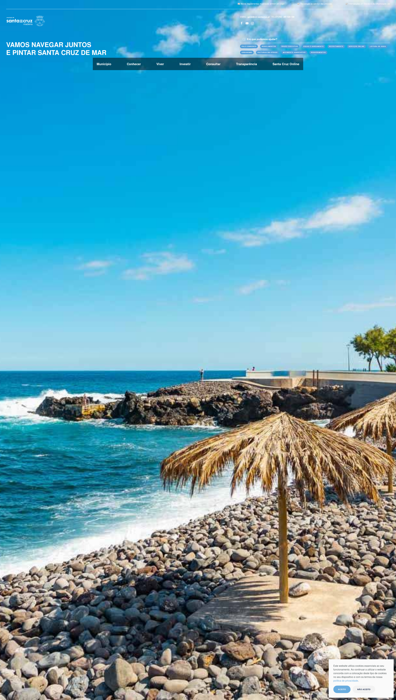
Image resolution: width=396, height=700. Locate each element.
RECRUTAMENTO (336, 46)
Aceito (342, 689)
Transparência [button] (246, 64)
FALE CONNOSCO (249, 46)
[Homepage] (25, 20)
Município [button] (104, 64)
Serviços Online (356, 46)
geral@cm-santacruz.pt (259, 16)
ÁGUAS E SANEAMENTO (313, 46)
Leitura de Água (378, 46)
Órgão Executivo (289, 46)
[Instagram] (252, 23)
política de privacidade (345, 680)
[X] (247, 23)
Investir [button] (185, 64)
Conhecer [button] (134, 64)
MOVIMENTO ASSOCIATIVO (294, 52)
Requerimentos (318, 52)
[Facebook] (241, 23)
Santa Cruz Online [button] (286, 64)
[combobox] (315, 39)
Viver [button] (160, 64)
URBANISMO (247, 52)
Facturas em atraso (268, 52)
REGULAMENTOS (269, 46)
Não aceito (363, 689)
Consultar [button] (213, 64)
